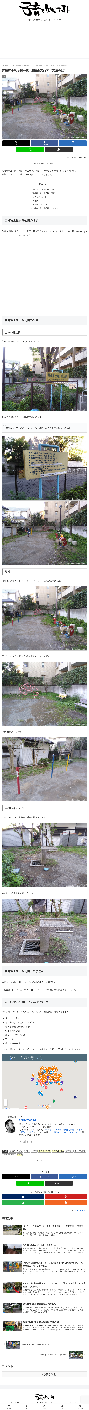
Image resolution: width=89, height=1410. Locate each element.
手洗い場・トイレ (42, 204)
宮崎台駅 (70, 1151)
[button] (59, 149)
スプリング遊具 (59, 1151)
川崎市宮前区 (81, 1151)
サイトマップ (73, 1402)
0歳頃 (13, 1151)
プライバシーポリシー (44, 1402)
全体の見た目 (40, 197)
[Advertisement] (44, 41)
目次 (41, 184)
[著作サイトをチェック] (20, 1141)
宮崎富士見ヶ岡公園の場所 (43, 189)
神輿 (80, 1130)
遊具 (36, 201)
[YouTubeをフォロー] (24, 1141)
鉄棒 (20, 1155)
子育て (48, 1130)
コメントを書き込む (44, 1374)
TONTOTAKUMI (27, 1120)
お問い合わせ (15, 1402)
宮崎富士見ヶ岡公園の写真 (43, 193)
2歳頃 (28, 1151)
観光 (31, 1132)
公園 (5, 1151)
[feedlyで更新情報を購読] (27, 1141)
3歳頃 (35, 1151)
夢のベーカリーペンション (66, 1132)
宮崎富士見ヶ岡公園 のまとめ (45, 208)
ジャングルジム (45, 1151)
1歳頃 (20, 1151)
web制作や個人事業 (65, 1130)
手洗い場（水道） (9, 1155)
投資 (23, 1132)
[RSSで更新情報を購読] (31, 1141)
